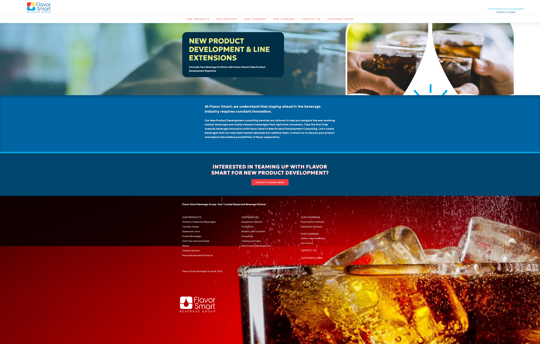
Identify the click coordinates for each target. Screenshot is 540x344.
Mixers (185, 245)
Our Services (226, 19)
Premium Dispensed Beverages (199, 221)
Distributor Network (311, 226)
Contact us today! (505, 12)
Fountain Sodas (190, 226)
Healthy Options (191, 250)
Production (247, 226)
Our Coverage (255, 19)
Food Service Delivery (312, 221)
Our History (307, 243)
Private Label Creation (253, 231)
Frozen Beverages (191, 236)
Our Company (284, 19)
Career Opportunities (312, 238)
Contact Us (311, 19)
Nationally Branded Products (197, 255)
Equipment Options (251, 221)
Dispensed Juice (191, 231)
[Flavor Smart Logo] (38, 7)
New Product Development (256, 245)
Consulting (247, 236)
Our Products (198, 19)
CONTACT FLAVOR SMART (270, 182)
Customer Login (340, 19)
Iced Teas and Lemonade (195, 241)
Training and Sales (251, 241)
